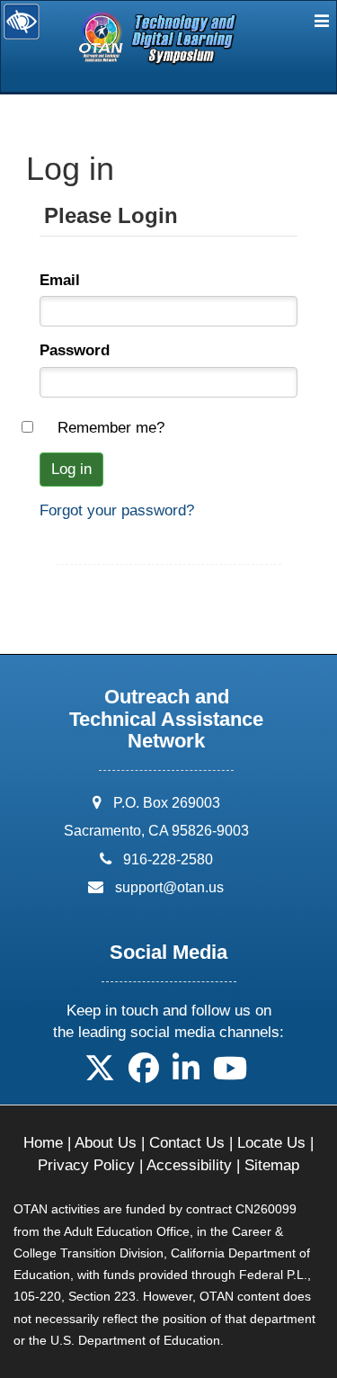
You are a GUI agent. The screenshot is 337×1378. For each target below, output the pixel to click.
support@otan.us (169, 887)
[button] (99, 1074)
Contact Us (187, 1142)
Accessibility (189, 1165)
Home (43, 1142)
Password (75, 350)
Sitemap (271, 1165)
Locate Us (271, 1142)
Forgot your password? (117, 510)
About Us (106, 1142)
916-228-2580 (168, 859)
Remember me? (111, 427)
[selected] (122, 43)
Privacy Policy (86, 1165)
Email (60, 280)
